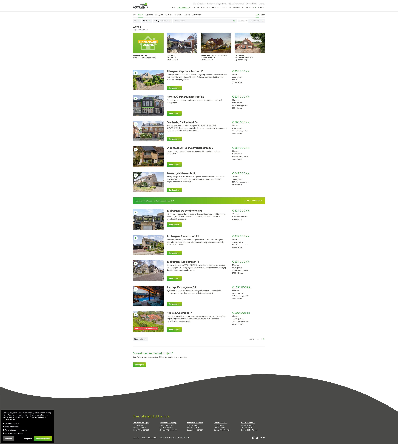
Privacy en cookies (149, 437)
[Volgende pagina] (263, 339)
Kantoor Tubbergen (141, 422)
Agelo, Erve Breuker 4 (179, 312)
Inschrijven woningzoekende (217, 4)
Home (172, 7)
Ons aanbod (183, 7)
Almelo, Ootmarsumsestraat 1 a (185, 96)
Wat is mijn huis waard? (236, 4)
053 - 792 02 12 (225, 430)
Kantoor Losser (220, 422)
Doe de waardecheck (254, 201)
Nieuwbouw (238, 7)
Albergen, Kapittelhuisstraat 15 (185, 71)
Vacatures (261, 4)
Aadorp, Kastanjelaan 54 (181, 287)
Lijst (257, 15)
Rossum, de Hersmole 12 (181, 173)
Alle (134, 15)
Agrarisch (216, 7)
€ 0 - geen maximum (161, 21)
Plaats (145, 21)
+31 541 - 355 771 (171, 430)
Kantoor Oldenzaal (195, 422)
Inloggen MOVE (251, 4)
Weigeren (28, 438)
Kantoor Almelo (248, 422)
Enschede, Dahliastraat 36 (182, 122)
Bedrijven (205, 7)
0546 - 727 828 (143, 430)
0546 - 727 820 (252, 430)
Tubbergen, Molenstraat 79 (183, 236)
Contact (261, 7)
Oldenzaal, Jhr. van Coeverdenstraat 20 (190, 147)
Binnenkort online (199, 4)
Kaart (263, 15)
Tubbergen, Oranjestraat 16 (183, 261)
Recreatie (178, 15)
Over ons (250, 7)
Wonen (196, 7)
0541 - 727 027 (198, 430)
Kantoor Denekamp (168, 422)
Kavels (187, 15)
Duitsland (227, 7)
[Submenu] (189, 7)
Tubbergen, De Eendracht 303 (184, 210)
